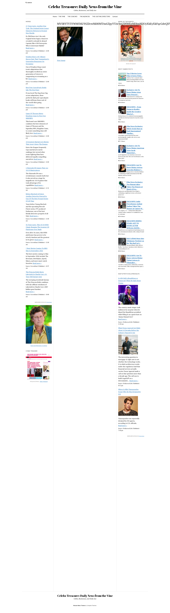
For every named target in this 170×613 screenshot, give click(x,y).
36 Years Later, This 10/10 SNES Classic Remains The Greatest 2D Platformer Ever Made (37, 227)
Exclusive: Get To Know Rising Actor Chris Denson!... (134, 92)
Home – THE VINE (59, 16)
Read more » (30, 48)
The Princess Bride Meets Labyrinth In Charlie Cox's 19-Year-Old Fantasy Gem (36, 274)
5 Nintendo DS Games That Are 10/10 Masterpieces (37, 169)
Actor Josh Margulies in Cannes (38, 345)
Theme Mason (49, 302)
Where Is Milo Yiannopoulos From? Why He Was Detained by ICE (129, 391)
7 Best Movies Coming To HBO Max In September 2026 (36, 249)
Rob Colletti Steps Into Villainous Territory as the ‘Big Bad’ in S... (135, 240)
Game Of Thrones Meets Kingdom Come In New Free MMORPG (36, 115)
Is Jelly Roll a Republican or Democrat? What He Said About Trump (129, 280)
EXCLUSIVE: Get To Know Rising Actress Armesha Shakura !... (134, 167)
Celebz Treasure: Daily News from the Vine (85, 6)
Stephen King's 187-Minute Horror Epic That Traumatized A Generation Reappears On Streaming (37, 60)
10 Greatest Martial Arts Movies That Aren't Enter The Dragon (37, 143)
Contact (115, 16)
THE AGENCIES (85, 16)
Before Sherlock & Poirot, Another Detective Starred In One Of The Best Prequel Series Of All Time (37, 197)
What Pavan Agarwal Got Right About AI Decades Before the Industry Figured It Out (129, 330)
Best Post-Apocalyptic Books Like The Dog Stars (36, 88)
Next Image (61, 60)
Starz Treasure (44, 381)
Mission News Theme (79, 605)
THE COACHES (72, 16)
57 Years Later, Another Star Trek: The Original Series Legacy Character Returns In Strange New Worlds (37, 29)
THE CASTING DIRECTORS (101, 16)
